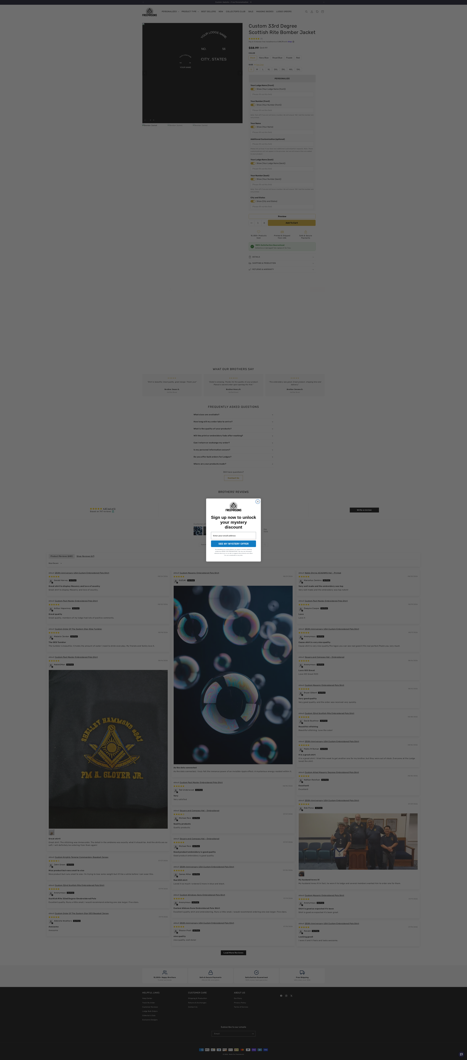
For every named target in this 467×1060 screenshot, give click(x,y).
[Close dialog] (258, 501)
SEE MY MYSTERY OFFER (233, 543)
